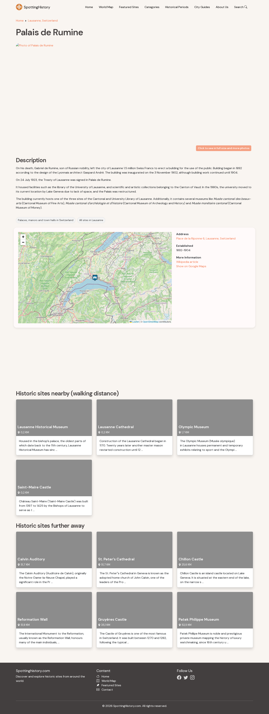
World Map (106, 7)
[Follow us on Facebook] (180, 678)
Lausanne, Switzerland (43, 20)
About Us (222, 7)
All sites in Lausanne (91, 220)
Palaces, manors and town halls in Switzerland (45, 220)
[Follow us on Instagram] (193, 678)
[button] (95, 277)
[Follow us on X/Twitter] (186, 678)
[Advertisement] (126, 357)
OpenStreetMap (151, 321)
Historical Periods (176, 7)
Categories (152, 7)
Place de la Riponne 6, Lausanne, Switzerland (206, 238)
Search (239, 7)
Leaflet (135, 321)
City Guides (202, 7)
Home (89, 7)
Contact (107, 690)
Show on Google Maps (191, 266)
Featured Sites (129, 7)
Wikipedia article (187, 262)
